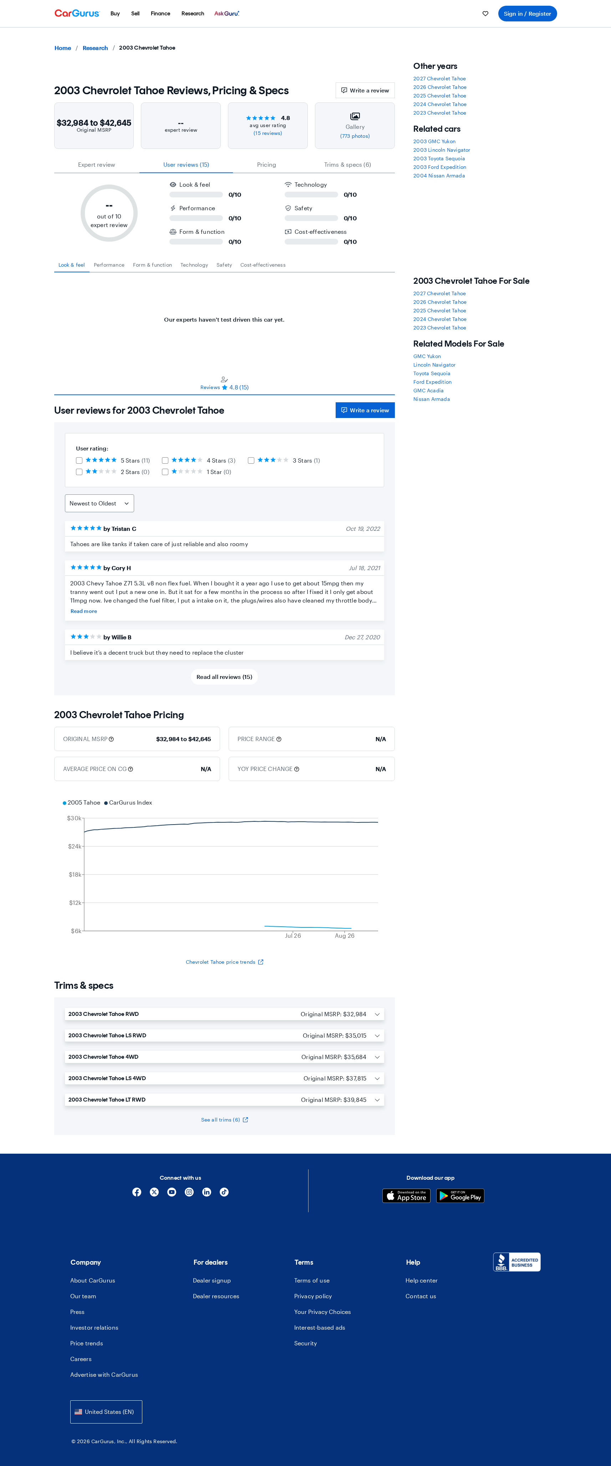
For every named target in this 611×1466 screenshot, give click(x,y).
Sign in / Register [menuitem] (527, 13)
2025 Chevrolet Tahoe (439, 95)
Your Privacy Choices (322, 1311)
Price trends (86, 1343)
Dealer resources (216, 1296)
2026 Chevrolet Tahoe (440, 87)
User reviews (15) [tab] (186, 164)
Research (95, 47)
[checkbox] (79, 460)
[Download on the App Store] (406, 1197)
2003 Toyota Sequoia (439, 158)
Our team (83, 1296)
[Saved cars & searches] (485, 14)
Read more (84, 611)
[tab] (72, 264)
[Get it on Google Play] (460, 1197)
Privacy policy (313, 1296)
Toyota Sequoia (431, 373)
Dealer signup (212, 1280)
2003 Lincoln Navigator (441, 150)
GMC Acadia (428, 390)
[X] (154, 1194)
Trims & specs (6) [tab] (347, 164)
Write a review (369, 90)
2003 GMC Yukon (434, 141)
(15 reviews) (268, 133)
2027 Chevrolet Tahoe (439, 78)
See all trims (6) (220, 1120)
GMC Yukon (427, 356)
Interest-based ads (320, 1327)
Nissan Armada (431, 399)
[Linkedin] (206, 1194)
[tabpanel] (224, 315)
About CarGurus (93, 1280)
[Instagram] (189, 1194)
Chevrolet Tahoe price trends (221, 962)
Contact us (421, 1296)
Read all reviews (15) (224, 676)
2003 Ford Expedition (439, 167)
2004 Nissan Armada (439, 175)
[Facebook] (136, 1194)
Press (77, 1311)
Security (305, 1343)
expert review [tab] (97, 164)
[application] (224, 870)
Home (63, 47)
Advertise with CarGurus (104, 1374)
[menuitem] (115, 13)
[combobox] (106, 1412)
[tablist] (224, 164)
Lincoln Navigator (434, 365)
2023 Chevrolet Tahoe (439, 113)
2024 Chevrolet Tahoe (440, 104)
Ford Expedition (432, 382)
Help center (422, 1280)
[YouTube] (171, 1194)
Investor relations (94, 1327)
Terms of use (312, 1280)
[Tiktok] (224, 1194)
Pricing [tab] (266, 164)
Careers (81, 1358)
